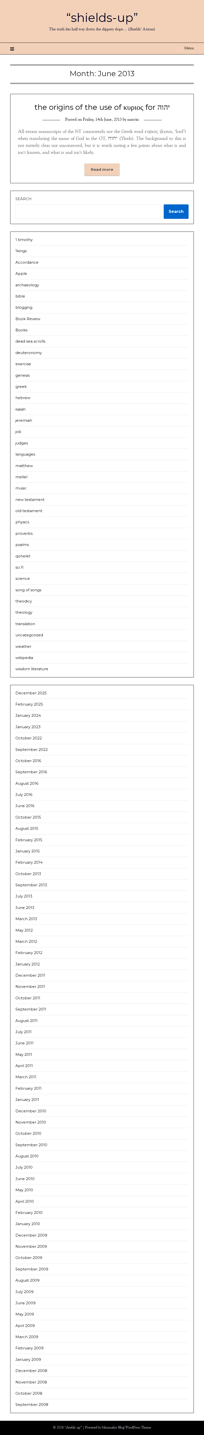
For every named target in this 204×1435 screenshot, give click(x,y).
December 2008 (31, 1370)
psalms (22, 544)
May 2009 (24, 1314)
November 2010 (30, 1122)
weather (23, 646)
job (18, 431)
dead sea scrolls (30, 341)
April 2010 (24, 1201)
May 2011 (23, 1054)
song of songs (28, 590)
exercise (23, 363)
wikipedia (24, 657)
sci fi (19, 567)
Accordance (27, 262)
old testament (28, 510)
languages (25, 454)
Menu (189, 48)
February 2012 (28, 952)
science (22, 578)
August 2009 (27, 1280)
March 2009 (26, 1336)
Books (21, 330)
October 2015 (28, 817)
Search (23, 198)
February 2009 (29, 1348)
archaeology (27, 285)
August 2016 (26, 783)
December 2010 (30, 1111)
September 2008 (31, 1404)
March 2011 (25, 1077)
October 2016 (28, 760)
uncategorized (29, 635)
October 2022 (28, 738)
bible (20, 296)
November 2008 (31, 1382)
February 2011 (28, 1088)
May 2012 (24, 930)
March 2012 (26, 941)
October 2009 (28, 1257)
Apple (21, 273)
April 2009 (25, 1325)
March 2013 (26, 918)
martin (133, 119)
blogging (23, 307)
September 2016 (31, 772)
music (21, 488)
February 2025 (29, 704)
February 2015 (28, 839)
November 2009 (31, 1246)
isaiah (20, 409)
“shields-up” (102, 17)
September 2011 (30, 1009)
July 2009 (24, 1291)
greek (21, 386)
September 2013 (31, 885)
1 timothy (24, 239)
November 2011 (30, 986)
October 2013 (28, 873)
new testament (30, 499)
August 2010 (27, 1156)
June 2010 (25, 1178)
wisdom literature (31, 668)
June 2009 (25, 1303)
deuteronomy (28, 352)
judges (21, 443)
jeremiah (23, 420)
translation (25, 623)
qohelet (22, 556)
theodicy (23, 601)
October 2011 (27, 998)
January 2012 (27, 964)
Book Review (27, 318)
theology (23, 612)
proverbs (24, 533)
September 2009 (31, 1269)
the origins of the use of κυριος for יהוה (102, 107)
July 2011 (23, 1031)
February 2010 (29, 1212)
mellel (21, 477)
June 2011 (24, 1043)
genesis (22, 375)
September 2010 (31, 1144)
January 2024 (28, 715)
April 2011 (24, 1065)
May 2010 (24, 1190)
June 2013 (24, 907)
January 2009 (28, 1359)
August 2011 (26, 1020)
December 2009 (31, 1235)
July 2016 (23, 794)
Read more (102, 169)
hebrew (22, 397)
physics (22, 522)
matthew (24, 465)
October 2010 (28, 1133)
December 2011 (30, 975)
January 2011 (27, 1099)
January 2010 (27, 1223)
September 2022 (31, 749)
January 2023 (28, 726)
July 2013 (23, 896)
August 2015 (26, 828)
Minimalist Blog (113, 1428)
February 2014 (29, 862)
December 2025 (31, 693)
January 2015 (27, 851)
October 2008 (28, 1393)
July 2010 (24, 1167)
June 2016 (24, 805)
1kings (21, 250)
